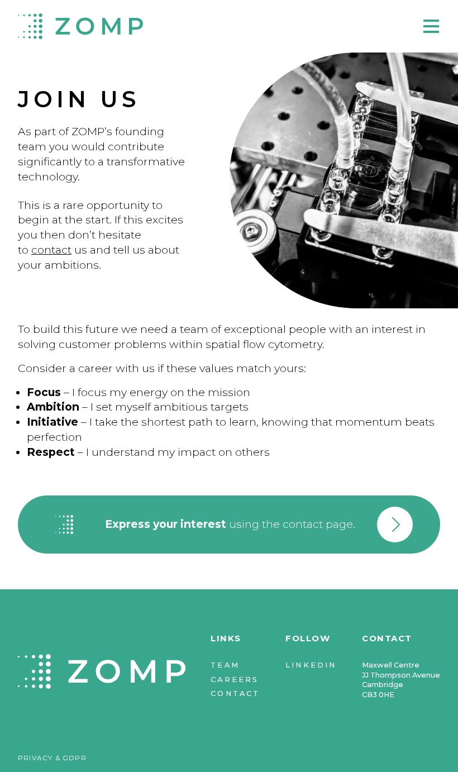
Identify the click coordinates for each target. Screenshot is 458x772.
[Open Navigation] (430, 26)
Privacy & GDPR (52, 758)
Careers (235, 679)
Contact (235, 693)
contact (51, 249)
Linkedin (311, 665)
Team (225, 665)
